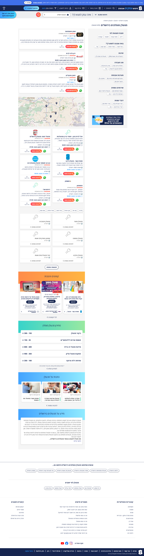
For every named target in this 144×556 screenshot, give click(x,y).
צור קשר (127, 551)
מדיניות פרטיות (106, 551)
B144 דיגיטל (56, 551)
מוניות (131, 512)
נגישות (79, 551)
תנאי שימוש (117, 551)
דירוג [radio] (121, 37)
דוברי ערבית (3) (118, 107)
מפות (86, 551)
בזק (48, 551)
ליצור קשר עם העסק (73, 306)
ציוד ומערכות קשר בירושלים (46, 470)
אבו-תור (74, 210)
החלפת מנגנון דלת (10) (116, 69)
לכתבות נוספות (52, 405)
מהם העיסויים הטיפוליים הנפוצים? (77, 518)
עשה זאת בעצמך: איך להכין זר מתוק (77, 510)
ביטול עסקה (29, 551)
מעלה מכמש (58, 488)
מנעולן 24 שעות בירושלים (64, 470)
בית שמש (96, 488)
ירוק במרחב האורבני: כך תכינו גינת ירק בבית (75, 530)
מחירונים (21, 512)
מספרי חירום (20, 510)
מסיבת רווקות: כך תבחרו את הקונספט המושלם (74, 524)
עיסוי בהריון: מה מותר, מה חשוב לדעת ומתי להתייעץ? (72, 512)
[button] (75, 36)
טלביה (80, 210)
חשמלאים (130, 507)
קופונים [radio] (100, 37)
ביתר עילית (68, 488)
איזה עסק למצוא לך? (81, 14)
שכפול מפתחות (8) (117, 91)
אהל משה (120, 47)
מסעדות (131, 524)
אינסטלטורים (129, 530)
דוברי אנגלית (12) (118, 104)
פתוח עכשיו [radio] (114, 37)
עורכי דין (131, 521)
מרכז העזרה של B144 (17, 515)
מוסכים (131, 510)
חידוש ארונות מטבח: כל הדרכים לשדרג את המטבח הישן (72, 527)
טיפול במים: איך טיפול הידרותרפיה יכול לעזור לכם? (73, 507)
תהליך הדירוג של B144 (17, 518)
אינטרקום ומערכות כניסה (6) (115, 78)
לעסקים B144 (20, 507)
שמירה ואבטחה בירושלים (81, 470)
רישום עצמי (94, 551)
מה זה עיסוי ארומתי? (81, 521)
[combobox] (56, 14)
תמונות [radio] (107, 37)
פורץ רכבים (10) (105, 66)
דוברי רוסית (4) (106, 104)
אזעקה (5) (102, 78)
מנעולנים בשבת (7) (101, 56)
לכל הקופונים (52, 317)
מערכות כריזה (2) (118, 94)
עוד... (96, 47)
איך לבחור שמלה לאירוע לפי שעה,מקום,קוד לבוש (74, 533)
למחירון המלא (52, 369)
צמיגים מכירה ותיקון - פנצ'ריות (125, 515)
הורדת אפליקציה (68, 551)
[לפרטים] (107, 120)
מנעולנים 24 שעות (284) (116, 56)
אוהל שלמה (111, 47)
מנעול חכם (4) (119, 81)
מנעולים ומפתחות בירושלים (98, 470)
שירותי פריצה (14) (118, 66)
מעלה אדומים (78, 488)
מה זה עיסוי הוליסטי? (81, 515)
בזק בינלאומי (40, 551)
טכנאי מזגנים (129, 518)
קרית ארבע (48, 488)
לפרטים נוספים (37, 3)
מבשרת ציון (88, 488)
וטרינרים (131, 527)
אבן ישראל (67, 210)
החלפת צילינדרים (76, 422)
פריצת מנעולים (51, 420)
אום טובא (103, 47)
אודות (135, 551)
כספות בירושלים (31, 470)
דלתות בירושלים (113, 470)
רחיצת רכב (130, 533)
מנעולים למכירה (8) (104, 91)
